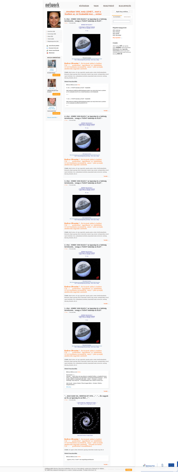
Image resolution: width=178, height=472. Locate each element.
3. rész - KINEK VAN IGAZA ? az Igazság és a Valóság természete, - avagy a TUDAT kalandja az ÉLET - (85, 182)
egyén (72, 449)
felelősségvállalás (101, 72)
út (76, 78)
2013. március (116, 30)
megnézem (56, 75)
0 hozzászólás (72, 120)
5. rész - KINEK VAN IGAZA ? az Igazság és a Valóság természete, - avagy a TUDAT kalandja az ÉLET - (85, 20)
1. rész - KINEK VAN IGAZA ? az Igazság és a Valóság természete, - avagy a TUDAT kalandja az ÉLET (85, 309)
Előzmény (68, 386)
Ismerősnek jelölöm (54, 45)
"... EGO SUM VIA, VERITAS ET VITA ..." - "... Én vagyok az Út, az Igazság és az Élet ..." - (86, 397)
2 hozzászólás (72, 312)
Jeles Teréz (51, 88)
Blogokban (116, 17)
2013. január (116, 33)
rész (74, 76)
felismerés (67, 74)
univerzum (99, 76)
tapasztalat (91, 76)
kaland (89, 74)
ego (79, 72)
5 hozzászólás (72, 23)
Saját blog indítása (122, 11)
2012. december (117, 35)
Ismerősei (50, 31)
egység (87, 72)
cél (76, 72)
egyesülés (82, 72)
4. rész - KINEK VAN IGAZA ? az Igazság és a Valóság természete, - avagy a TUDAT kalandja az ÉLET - (85, 117)
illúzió (79, 74)
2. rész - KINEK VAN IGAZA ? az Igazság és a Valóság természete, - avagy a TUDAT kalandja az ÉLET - (85, 246)
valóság (105, 76)
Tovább (105, 110)
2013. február (116, 32)
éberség (66, 78)
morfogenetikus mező (103, 74)
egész (91, 72)
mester (95, 74)
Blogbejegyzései (52, 41)
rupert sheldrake (68, 76)
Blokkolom (52, 53)
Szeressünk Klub (51, 111)
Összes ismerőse (52, 117)
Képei (49, 36)
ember (95, 72)
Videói (49, 39)
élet (75, 78)
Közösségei (51, 34)
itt (95, 470)
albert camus (72, 72)
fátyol (71, 74)
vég (99, 449)
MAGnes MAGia (70, 84)
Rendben (128, 470)
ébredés (71, 78)
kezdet (96, 449)
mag (92, 74)
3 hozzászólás (72, 400)
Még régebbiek (117, 37)
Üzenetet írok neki (53, 48)
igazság (75, 74)
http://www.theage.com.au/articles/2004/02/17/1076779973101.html (82, 218)
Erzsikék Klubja (51, 73)
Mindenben (127, 17)
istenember (84, 74)
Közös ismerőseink (54, 50)
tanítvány (85, 76)
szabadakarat (79, 76)
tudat (95, 76)
